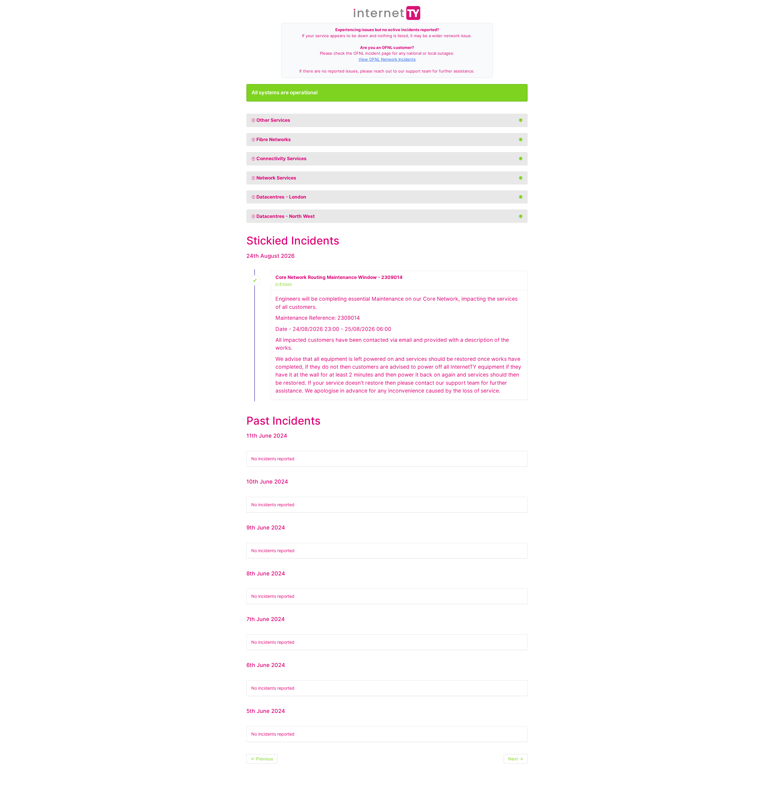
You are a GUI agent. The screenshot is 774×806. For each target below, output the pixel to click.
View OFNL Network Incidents (387, 59)
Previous (262, 758)
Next (515, 758)
